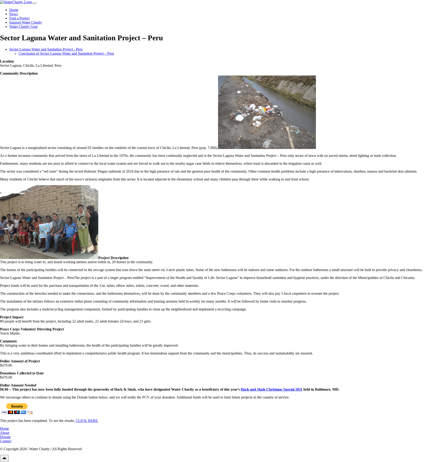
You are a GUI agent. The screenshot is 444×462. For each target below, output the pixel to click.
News (13, 14)
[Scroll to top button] (4, 458)
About (4, 433)
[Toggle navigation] (35, 3)
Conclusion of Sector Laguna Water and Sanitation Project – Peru (66, 53)
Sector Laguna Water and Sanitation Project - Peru (46, 49)
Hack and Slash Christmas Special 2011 (271, 389)
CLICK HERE (87, 421)
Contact (5, 441)
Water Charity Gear (23, 26)
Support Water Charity (25, 22)
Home (13, 10)
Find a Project (19, 18)
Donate (5, 437)
